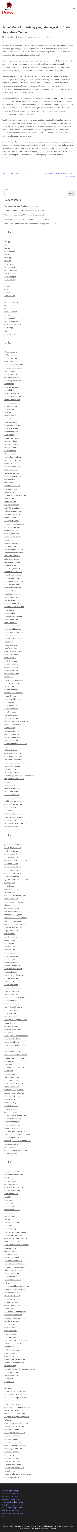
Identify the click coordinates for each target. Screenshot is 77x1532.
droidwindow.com (11, 689)
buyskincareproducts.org (14, 1131)
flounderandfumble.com (14, 616)
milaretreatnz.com (11, 956)
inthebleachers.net (12, 1125)
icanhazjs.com (10, 1099)
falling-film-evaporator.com (15, 1397)
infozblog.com (10, 1013)
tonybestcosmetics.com (14, 779)
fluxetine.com (10, 1064)
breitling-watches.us (12, 876)
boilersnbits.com (11, 1292)
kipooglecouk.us (11, 1080)
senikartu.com (10, 1213)
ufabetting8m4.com (12, 568)
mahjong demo (10, 312)
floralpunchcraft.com (13, 1343)
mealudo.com (9, 1353)
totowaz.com (9, 1420)
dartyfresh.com (10, 422)
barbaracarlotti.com (12, 1118)
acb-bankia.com (11, 1375)
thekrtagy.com (10, 747)
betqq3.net (8, 1071)
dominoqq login (13, 1499)
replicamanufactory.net (14, 553)
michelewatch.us (11, 870)
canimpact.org (10, 1102)
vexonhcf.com (10, 892)
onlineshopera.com (12, 419)
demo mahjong (10, 270)
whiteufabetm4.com (12, 597)
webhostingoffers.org (13, 460)
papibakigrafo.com (12, 1096)
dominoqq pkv (10, 251)
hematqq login (12, 1510)
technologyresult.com (13, 457)
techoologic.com (11, 718)
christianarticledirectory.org (15, 1150)
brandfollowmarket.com (14, 1426)
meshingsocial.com (12, 1334)
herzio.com (8, 1200)
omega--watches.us (12, 873)
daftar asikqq (9, 296)
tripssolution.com (11, 505)
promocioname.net (12, 991)
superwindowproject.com (14, 1093)
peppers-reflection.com (14, 1468)
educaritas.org (10, 403)
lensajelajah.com (11, 406)
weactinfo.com (10, 1331)
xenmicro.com (10, 415)
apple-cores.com (11, 1112)
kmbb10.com (9, 1324)
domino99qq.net (11, 1184)
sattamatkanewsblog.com (14, 1413)
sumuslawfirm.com (12, 1401)
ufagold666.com (11, 696)
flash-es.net (9, 1378)
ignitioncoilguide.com (13, 814)
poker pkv (8, 264)
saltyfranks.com (10, 937)
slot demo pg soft (11, 321)
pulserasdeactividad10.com (15, 1115)
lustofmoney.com (11, 1461)
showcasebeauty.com (13, 915)
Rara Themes (35, 1529)
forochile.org (9, 981)
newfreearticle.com (12, 1299)
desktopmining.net (12, 1122)
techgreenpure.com (12, 473)
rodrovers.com (10, 502)
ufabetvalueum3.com (13, 575)
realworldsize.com (11, 1273)
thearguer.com (10, 1337)
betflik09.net (9, 409)
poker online (9, 273)
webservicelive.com (12, 826)
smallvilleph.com (11, 962)
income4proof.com (12, 400)
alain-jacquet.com (11, 1241)
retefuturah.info (10, 623)
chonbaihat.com (11, 1016)
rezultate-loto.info (12, 556)
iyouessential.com (11, 441)
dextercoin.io (9, 1147)
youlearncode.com (11, 447)
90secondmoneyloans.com (15, 495)
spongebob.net (10, 1251)
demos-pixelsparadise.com (15, 895)
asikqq (7, 241)
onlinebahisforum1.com (13, 365)
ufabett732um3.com (13, 638)
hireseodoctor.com (12, 537)
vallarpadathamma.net (13, 1270)
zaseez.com (9, 384)
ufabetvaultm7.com (12, 578)
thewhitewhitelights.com (14, 1045)
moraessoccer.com (12, 978)
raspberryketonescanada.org (16, 721)
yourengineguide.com (13, 737)
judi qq (7, 248)
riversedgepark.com (12, 381)
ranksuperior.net (11, 1439)
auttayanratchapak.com (14, 1257)
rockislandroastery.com (14, 801)
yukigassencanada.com (13, 511)
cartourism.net (10, 1109)
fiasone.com (9, 1347)
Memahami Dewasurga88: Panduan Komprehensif (24, 215)
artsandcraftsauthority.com (15, 823)
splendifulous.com (11, 559)
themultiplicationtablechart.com (17, 1141)
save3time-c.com (11, 889)
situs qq (7, 257)
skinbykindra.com (11, 788)
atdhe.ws (7, 1048)
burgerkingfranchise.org (14, 1267)
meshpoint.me (10, 1248)
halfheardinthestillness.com (15, 1055)
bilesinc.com (9, 953)
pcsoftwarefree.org (12, 428)
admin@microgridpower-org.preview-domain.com (35, 37)
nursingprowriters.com (13, 1404)
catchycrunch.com (12, 387)
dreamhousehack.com (13, 756)
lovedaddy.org (10, 1366)
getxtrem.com (10, 1327)
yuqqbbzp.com (10, 517)
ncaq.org (7, 412)
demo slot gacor (11, 302)
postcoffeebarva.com (13, 1261)
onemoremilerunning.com (15, 1312)
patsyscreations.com (12, 396)
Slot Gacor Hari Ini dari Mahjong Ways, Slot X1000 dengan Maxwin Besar (39, 1526)
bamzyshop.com (11, 709)
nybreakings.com (11, 740)
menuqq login (7, 1491)
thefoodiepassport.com (14, 1090)
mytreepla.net (10, 546)
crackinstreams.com (12, 527)
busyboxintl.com (11, 1254)
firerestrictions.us (11, 1004)
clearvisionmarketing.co (14, 651)
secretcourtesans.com (13, 361)
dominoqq (8, 328)
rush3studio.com (11, 1194)
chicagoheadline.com (13, 368)
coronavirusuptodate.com (14, 524)
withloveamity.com (12, 444)
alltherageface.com (12, 791)
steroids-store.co (11, 1026)
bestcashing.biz (10, 1000)
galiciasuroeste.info (12, 966)
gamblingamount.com (13, 1448)
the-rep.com (9, 934)
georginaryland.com (12, 1039)
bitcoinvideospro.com (13, 1235)
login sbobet (9, 267)
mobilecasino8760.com (14, 1067)
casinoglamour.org (12, 1144)
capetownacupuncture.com (15, 1232)
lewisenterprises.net (12, 425)
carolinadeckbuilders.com (15, 924)
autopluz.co (9, 886)
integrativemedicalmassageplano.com (19, 1369)
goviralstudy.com (11, 1106)
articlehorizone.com (12, 514)
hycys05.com (9, 1308)
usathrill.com (9, 728)
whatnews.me (10, 658)
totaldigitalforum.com (13, 769)
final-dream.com (11, 661)
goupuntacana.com (12, 377)
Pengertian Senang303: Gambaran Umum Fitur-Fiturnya (26, 219)
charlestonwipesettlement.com (17, 1423)
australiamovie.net (11, 851)
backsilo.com (9, 1385)
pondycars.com (10, 712)
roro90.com (9, 1197)
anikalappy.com (10, 600)
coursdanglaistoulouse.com (15, 860)
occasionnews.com (12, 1458)
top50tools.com (11, 930)
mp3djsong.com (11, 857)
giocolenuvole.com (12, 438)
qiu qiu (7, 289)
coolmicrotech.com (12, 753)
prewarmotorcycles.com (14, 902)
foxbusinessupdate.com (14, 1363)
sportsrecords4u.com (13, 562)
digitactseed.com (11, 489)
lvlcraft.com (9, 492)
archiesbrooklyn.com (13, 1007)
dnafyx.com (9, 435)
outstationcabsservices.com (15, 744)
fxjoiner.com (9, 785)
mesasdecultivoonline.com (15, 1289)
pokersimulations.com (13, 549)
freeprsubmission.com (13, 693)
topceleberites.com (12, 565)
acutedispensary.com (13, 1410)
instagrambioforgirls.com (14, 1318)
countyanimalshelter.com (14, 1433)
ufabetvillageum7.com (13, 581)
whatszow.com (10, 463)
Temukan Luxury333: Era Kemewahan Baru (21, 206)
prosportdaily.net (11, 670)
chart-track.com (11, 985)
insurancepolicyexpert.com (15, 918)
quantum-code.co (11, 654)
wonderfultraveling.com (14, 988)
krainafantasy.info (11, 1206)
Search (7, 189)
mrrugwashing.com (12, 1372)
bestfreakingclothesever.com (16, 1394)
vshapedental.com (11, 731)
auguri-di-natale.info (12, 867)
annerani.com (9, 940)
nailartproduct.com (12, 486)
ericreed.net (9, 1061)
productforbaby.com (12, 1280)
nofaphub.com (10, 390)
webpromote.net (11, 1023)
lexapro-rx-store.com (13, 1128)
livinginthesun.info (11, 1222)
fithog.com (8, 1032)
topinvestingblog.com (13, 927)
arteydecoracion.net (12, 1029)
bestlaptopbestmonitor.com (16, 1036)
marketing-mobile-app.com (15, 1340)
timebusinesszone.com (13, 1464)
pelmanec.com (10, 1181)
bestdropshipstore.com (13, 476)
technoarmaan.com (12, 772)
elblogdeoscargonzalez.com (15, 1020)
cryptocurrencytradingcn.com (16, 1417)
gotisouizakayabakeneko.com (16, 1245)
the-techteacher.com (13, 760)
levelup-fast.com (11, 543)
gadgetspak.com (11, 530)
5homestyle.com (11, 1153)
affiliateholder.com (12, 1477)
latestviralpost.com (12, 1296)
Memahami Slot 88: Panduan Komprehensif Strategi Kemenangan (30, 224)
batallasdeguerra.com (13, 969)
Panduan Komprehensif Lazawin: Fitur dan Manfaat (24, 210)
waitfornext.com (11, 648)
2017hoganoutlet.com (13, 1178)
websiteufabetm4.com (13, 594)
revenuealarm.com (12, 807)
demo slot (8, 305)
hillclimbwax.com (11, 1452)
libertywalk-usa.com (12, 848)
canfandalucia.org (11, 734)
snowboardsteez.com (13, 1315)
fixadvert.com (9, 883)
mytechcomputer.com (13, 817)
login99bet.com (10, 358)
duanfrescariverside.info (14, 607)
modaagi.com (9, 959)
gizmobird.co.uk (10, 854)
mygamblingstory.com (13, 1171)
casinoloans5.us (10, 1074)
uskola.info (8, 642)
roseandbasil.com (11, 1042)
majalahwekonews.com (13, 1175)
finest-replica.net (11, 664)
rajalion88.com (10, 374)
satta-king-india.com (13, 508)
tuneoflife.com (10, 1471)
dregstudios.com (11, 972)
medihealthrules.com (13, 725)
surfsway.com (9, 482)
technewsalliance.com (13, 629)
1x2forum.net (9, 355)
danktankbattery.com (13, 1350)
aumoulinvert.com (11, 1087)
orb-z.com (8, 1283)
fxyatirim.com (10, 451)
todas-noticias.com (12, 1210)
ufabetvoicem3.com (12, 584)
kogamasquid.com (11, 1138)
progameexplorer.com (13, 798)
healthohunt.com (11, 619)
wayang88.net (10, 591)
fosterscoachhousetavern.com (16, 1286)
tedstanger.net (10, 635)
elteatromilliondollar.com (14, 1264)
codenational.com (11, 795)
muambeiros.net (11, 1010)
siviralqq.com (9, 1388)
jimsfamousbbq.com (12, 844)
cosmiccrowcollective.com (15, 1238)
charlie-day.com (11, 1356)
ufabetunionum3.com (13, 572)
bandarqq (8, 286)
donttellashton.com (12, 1190)
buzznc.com (9, 782)
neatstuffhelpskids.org (13, 975)
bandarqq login (14, 1493)
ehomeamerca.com (12, 466)
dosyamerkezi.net (11, 908)
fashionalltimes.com (12, 766)
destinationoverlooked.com (15, 1445)
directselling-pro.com (13, 804)
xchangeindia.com (11, 750)
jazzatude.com (10, 943)
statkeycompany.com (13, 921)
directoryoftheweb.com (14, 1187)
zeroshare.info (10, 950)
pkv (5, 245)
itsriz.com (8, 1225)
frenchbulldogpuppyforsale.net (17, 1134)
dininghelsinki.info (11, 603)
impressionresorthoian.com (15, 1391)
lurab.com (8, 810)
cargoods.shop (10, 1229)
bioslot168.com (10, 820)
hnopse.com (9, 1455)
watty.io (7, 1219)
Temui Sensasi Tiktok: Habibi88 (15, 173)
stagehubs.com (10, 352)
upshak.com (9, 1382)
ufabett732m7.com (12, 683)
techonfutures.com (12, 715)
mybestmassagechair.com (15, 1058)
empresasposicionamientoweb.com (19, 775)
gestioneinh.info (11, 667)
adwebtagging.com (12, 1436)
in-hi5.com (8, 1203)
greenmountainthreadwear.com (17, 1407)
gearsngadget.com (11, 533)
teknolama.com (10, 1276)
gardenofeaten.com (12, 1305)
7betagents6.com (11, 521)
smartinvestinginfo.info (13, 626)
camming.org (9, 371)
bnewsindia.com (11, 702)
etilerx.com (9, 610)
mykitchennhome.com (13, 1083)
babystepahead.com (12, 1442)
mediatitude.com (11, 899)
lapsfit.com (8, 540)
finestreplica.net (11, 613)
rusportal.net (9, 1216)
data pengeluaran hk (12, 324)
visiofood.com (10, 686)
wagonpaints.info (11, 645)
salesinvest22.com (11, 674)
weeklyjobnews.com (12, 1429)
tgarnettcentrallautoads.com (16, 879)
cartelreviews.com (11, 479)
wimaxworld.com (11, 994)
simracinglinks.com (12, 905)
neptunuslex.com (11, 864)
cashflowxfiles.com (12, 1321)
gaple (6, 254)
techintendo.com (11, 470)
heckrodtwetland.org (12, 1051)
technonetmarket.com (13, 632)
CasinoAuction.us (11, 1077)
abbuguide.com (10, 454)
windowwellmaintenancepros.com (18, 1474)
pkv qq (7, 315)
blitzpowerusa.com (12, 1302)
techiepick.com (10, 705)
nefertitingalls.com (12, 393)
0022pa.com (9, 946)
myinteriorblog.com (12, 699)
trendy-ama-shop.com (13, 680)
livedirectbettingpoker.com (15, 1359)
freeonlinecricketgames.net (15, 997)
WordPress (53, 1529)
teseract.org (9, 677)
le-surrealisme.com (12, 911)
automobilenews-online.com (16, 763)
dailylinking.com (11, 431)
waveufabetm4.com (12, 588)
